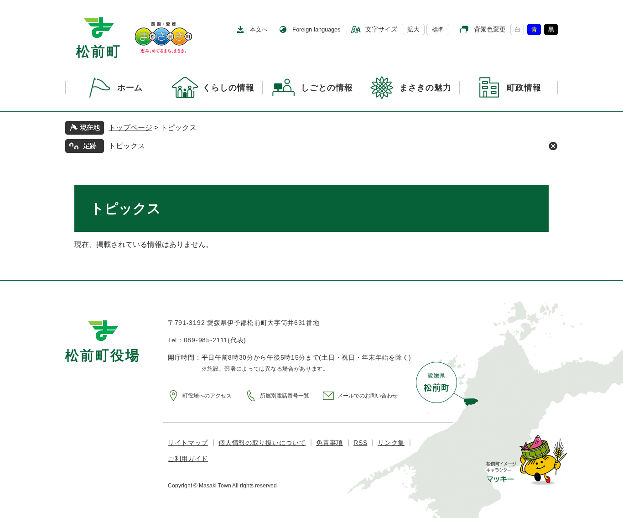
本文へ (259, 29)
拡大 (413, 29)
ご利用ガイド (188, 458)
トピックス (127, 146)
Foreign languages (316, 29)
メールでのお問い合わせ (367, 395)
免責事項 (329, 442)
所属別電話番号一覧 (284, 395)
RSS (360, 442)
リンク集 (391, 442)
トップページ (130, 127)
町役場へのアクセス (207, 395)
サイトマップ (188, 442)
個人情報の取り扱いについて (262, 442)
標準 (438, 29)
